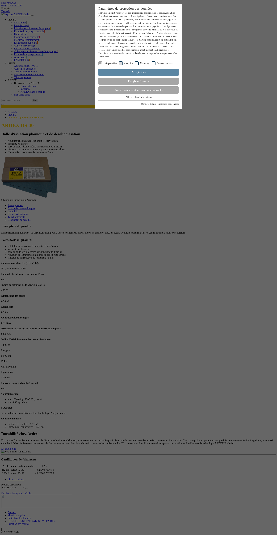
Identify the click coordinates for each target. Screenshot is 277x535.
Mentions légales (148, 104)
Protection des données (168, 104)
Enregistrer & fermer (138, 81)
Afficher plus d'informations (138, 97)
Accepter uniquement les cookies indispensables (138, 90)
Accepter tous (139, 72)
